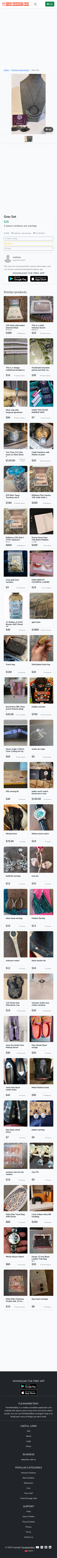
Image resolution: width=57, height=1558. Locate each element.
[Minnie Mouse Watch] (15, 1240)
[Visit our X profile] (42, 1547)
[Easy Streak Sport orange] (41, 1029)
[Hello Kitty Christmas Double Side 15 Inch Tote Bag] (15, 1283)
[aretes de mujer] (41, 733)
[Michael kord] (15, 817)
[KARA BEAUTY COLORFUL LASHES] (41, 563)
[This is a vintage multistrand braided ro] (15, 351)
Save (9, 248)
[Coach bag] (15, 648)
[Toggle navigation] (35, 4)
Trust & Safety (28, 1521)
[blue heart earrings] (41, 1283)
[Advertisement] (28, 38)
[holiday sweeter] (41, 690)
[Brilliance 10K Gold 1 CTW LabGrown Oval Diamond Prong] (15, 521)
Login (28, 1441)
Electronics (28, 1483)
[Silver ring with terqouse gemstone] (15, 394)
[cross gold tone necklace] (15, 563)
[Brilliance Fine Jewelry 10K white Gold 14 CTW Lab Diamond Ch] (41, 479)
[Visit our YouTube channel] (37, 1547)
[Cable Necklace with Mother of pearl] (41, 436)
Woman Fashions (28, 1472)
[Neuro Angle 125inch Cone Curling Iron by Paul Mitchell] (15, 733)
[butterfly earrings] (15, 860)
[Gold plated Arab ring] (41, 648)
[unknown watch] (15, 944)
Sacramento (26, 233)
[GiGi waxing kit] (15, 775)
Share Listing (12, 238)
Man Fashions (28, 1478)
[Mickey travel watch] (41, 817)
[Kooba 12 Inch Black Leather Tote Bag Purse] (41, 1240)
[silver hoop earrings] (15, 902)
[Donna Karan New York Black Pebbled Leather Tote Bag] (41, 521)
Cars (28, 1488)
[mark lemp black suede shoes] (15, 1071)
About (28, 1436)
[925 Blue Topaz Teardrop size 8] (15, 479)
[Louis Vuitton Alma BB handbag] (41, 1198)
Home (6, 70)
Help (29, 1511)
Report (9, 243)
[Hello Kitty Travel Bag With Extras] (15, 1198)
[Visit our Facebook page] (46, 1547)
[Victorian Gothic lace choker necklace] (41, 986)
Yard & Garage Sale (28, 1498)
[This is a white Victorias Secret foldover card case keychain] (41, 309)
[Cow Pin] (41, 1156)
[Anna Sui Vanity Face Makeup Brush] (15, 1029)
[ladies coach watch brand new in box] (41, 775)
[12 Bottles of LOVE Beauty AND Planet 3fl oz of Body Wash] (15, 606)
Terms (28, 1532)
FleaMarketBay (28, 1547)
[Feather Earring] (41, 902)
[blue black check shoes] (15, 1113)
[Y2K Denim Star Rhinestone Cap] (15, 986)
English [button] (30, 1551)
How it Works (28, 1516)
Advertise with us (28, 1459)
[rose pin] (41, 860)
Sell (28, 1431)
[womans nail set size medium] (15, 1156)
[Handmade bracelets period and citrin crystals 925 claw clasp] (41, 351)
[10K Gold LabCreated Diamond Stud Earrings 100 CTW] (15, 309)
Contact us (28, 1537)
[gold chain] (41, 606)
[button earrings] (41, 1113)
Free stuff (28, 1493)
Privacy (28, 1527)
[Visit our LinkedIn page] (50, 1547)
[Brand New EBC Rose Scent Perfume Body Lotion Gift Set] (15, 690)
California (17, 233)
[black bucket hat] (41, 944)
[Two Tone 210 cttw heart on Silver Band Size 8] (15, 436)
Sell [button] (51, 4)
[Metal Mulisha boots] (41, 1071)
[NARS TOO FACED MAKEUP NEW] (41, 394)
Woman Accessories (20, 70)
